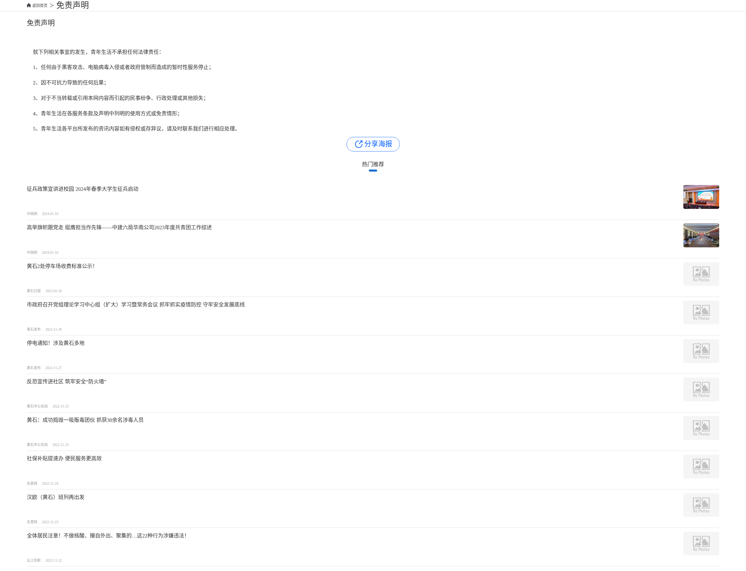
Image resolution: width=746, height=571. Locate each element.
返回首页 (39, 5)
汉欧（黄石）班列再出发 (56, 497)
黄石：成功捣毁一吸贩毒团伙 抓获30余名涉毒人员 (85, 420)
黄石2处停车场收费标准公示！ (62, 266)
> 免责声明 (68, 5)
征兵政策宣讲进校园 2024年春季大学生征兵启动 (82, 189)
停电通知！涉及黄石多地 (56, 343)
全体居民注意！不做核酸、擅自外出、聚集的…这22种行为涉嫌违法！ (108, 536)
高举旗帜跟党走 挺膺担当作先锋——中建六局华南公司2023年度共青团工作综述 (119, 227)
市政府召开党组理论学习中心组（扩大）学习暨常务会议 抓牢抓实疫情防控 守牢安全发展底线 (136, 305)
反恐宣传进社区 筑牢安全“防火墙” (66, 382)
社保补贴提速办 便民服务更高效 (64, 458)
